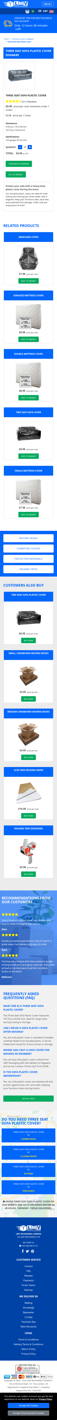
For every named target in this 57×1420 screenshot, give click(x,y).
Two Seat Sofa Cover (28, 412)
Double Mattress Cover (28, 353)
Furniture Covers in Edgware (23, 39)
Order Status (28, 1285)
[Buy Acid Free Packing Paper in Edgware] (28, 792)
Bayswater (28, 1312)
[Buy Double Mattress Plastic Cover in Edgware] (28, 374)
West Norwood (28, 1326)
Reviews (28, 1275)
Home (6, 39)
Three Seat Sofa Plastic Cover (19, 42)
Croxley (28, 1317)
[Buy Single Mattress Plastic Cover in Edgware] (28, 491)
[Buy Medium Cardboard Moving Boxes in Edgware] (28, 734)
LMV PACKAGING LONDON (39, 1380)
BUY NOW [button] (28, 640)
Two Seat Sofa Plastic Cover (28, 594)
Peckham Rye (29, 1321)
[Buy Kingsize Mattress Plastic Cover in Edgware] (28, 316)
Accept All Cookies (28, 1405)
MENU (48, 4)
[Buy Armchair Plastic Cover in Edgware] (28, 257)
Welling (28, 1302)
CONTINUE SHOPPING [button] (19, 163)
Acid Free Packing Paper (28, 770)
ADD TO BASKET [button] (28, 281)
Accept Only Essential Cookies (28, 1413)
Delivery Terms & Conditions (28, 1344)
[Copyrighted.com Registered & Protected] (28, 1367)
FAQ (28, 1270)
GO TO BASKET (16, 174)
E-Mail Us (29, 1242)
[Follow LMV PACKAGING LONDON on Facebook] (23, 1251)
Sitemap (28, 1289)
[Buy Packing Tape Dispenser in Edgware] (28, 851)
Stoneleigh (28, 1307)
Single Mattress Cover (28, 470)
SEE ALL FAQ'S (28, 1098)
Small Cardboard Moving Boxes (29, 653)
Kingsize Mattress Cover (29, 295)
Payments (28, 1280)
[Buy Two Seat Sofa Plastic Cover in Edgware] (28, 433)
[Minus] (20, 147)
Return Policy (28, 1349)
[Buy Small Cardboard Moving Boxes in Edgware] (28, 675)
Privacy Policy (45, 1399)
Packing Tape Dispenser (28, 828)
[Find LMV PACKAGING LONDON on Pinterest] (32, 1251)
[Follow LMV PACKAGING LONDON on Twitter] (27, 1251)
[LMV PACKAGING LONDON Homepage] (15, 4)
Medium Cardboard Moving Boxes (28, 711)
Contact (28, 1266)
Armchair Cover (28, 237)
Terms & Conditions (28, 1339)
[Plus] (30, 147)
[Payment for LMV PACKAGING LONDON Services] (28, 1375)
